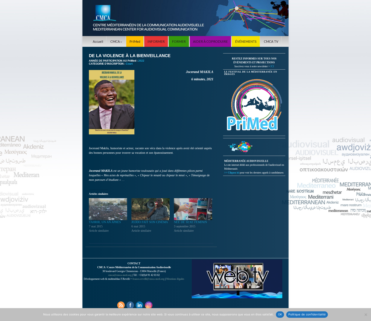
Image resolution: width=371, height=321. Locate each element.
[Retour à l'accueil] (185, 18)
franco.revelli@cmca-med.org (148, 278)
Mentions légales (175, 278)
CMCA (115, 41)
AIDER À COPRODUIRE (210, 41)
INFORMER (156, 41)
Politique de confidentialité (307, 314)
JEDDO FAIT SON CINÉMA (149, 222)
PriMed (134, 41)
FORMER (179, 41)
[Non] (365, 314)
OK (280, 314)
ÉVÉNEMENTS (246, 41)
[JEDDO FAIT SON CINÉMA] (150, 209)
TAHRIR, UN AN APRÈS (105, 222)
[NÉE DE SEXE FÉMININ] (193, 209)
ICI (272, 66)
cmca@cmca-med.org (120, 275)
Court (129, 63)
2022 (141, 60)
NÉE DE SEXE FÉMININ (190, 222)
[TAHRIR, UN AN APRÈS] (108, 209)
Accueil (98, 41)
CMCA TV (271, 41)
